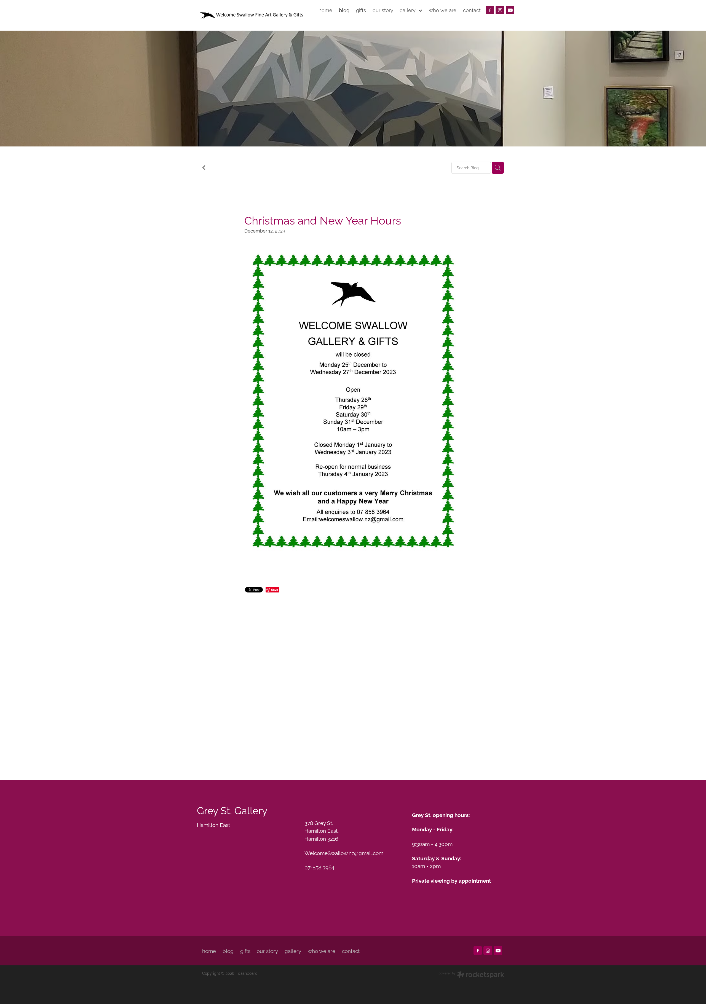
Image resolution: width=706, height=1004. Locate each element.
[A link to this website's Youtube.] (510, 10)
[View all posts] (203, 168)
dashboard (248, 973)
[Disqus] (353, 679)
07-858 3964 (319, 867)
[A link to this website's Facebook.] (490, 10)
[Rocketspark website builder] (471, 975)
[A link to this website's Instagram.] (500, 10)
